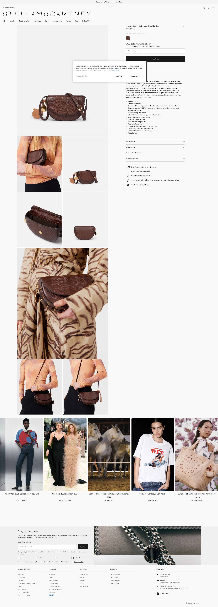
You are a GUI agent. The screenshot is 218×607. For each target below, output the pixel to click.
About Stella (84, 574)
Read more (21, 554)
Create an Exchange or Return (28, 583)
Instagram (116, 580)
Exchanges (21, 577)
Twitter (115, 577)
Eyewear (82, 580)
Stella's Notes (130, 141)
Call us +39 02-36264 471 (168, 586)
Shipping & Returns (132, 158)
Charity (82, 583)
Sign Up (82, 547)
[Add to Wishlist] (183, 26)
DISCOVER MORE (21, 501)
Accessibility (53, 592)
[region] (110, 71)
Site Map (52, 574)
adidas (41, 558)
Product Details (131, 73)
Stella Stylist (164, 593)
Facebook (116, 574)
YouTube (116, 583)
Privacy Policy (78, 562)
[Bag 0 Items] (213, 8)
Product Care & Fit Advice (134, 153)
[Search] (204, 8)
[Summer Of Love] (196, 454)
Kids (58, 558)
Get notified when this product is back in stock (143, 46)
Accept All (119, 76)
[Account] (208, 8)
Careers (51, 577)
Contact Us (22, 589)
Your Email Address (24, 542)
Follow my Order (23, 592)
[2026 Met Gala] (65, 454)
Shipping (21, 574)
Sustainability (130, 147)
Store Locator (165, 575)
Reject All (134, 76)
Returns (20, 580)
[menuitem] (12, 21)
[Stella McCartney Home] (47, 13)
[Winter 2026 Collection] (21, 454)
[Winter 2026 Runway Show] (109, 454)
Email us (162, 581)
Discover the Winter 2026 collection (109, 2)
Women (23, 558)
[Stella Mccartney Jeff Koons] (152, 454)
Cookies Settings (54, 586)
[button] (62, 80)
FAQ (19, 586)
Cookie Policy (53, 583)
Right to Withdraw (24, 595)
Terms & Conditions (55, 589)
